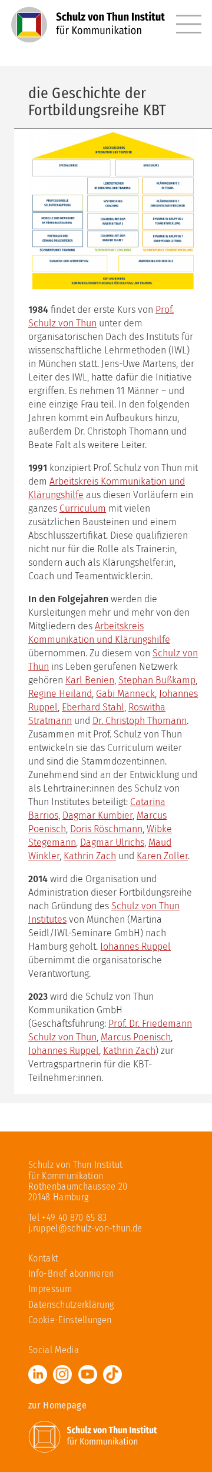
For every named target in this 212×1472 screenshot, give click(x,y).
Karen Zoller (162, 856)
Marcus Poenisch (136, 1037)
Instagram (62, 1374)
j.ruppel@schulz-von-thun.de (85, 1228)
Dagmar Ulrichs (112, 842)
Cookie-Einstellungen (69, 1320)
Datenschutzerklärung (71, 1304)
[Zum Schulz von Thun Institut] (93, 1435)
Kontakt (43, 1258)
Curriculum (82, 508)
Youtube (87, 1374)
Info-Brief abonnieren (71, 1273)
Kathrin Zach (90, 856)
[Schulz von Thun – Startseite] (88, 32)
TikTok (112, 1374)
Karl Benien (89, 680)
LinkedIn (37, 1374)
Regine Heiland (60, 693)
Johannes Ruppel (135, 946)
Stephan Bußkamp (157, 680)
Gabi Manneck (125, 693)
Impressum (50, 1288)
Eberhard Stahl (93, 707)
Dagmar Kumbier (97, 815)
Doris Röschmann (106, 829)
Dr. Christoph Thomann (139, 720)
